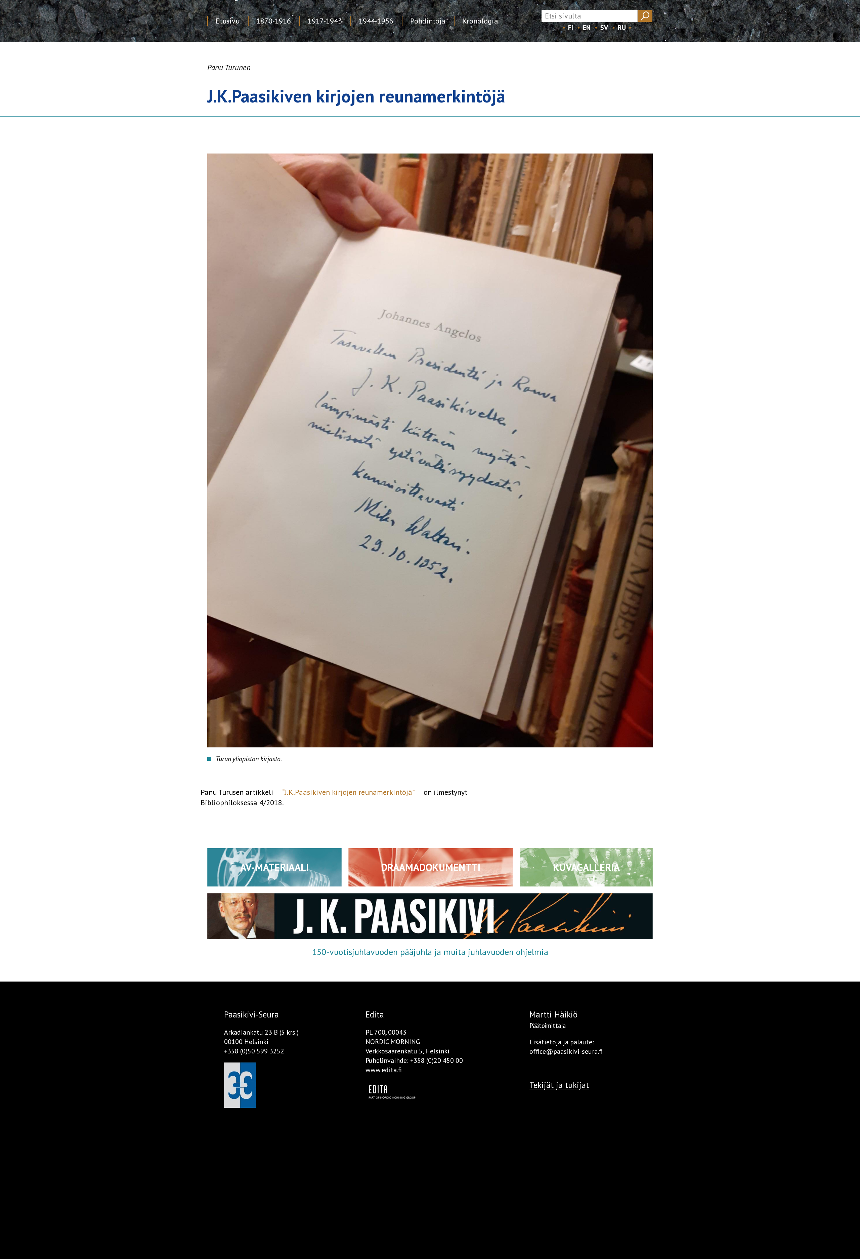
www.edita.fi (384, 1070)
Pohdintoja (427, 21)
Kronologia (480, 21)
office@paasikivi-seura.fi (566, 1051)
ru (622, 27)
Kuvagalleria (586, 867)
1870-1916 (273, 21)
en (587, 27)
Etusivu (228, 21)
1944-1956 (376, 21)
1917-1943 (325, 21)
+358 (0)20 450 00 (436, 1060)
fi (570, 27)
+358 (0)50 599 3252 (254, 1051)
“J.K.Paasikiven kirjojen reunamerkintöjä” (348, 792)
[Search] (644, 16)
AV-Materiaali (274, 867)
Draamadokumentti (430, 867)
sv (604, 27)
